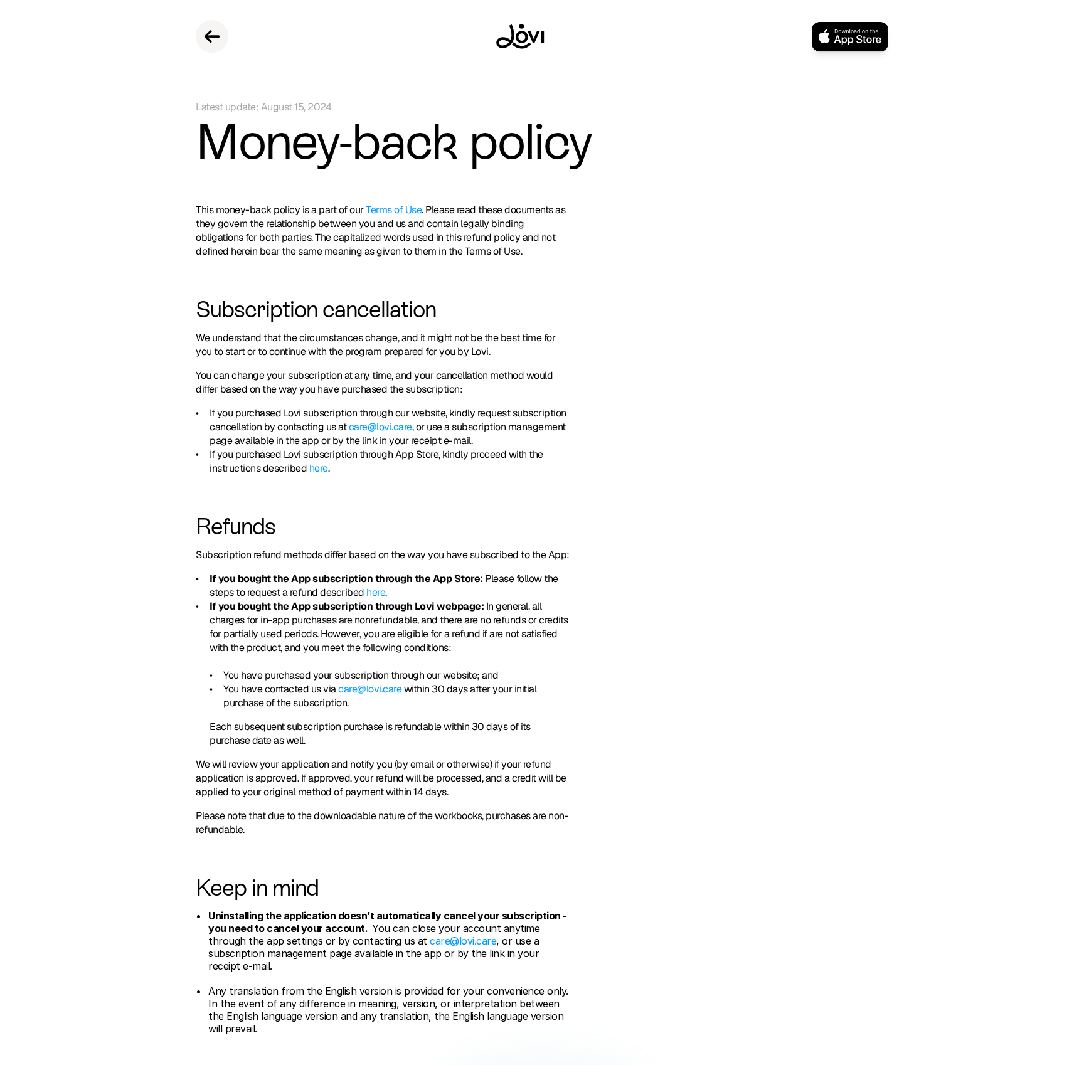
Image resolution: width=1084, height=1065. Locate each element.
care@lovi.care (380, 426)
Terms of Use (394, 209)
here (318, 468)
